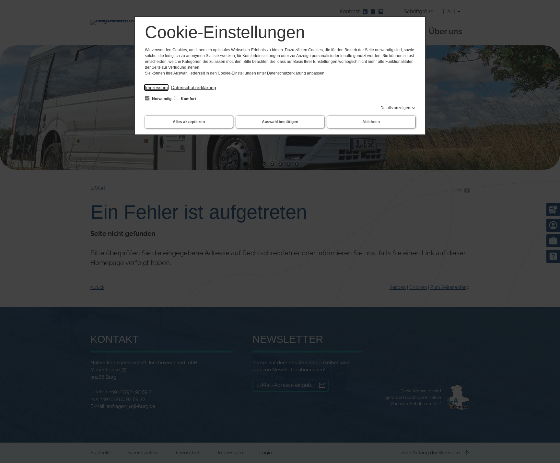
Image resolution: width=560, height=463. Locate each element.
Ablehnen (371, 122)
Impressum (156, 87)
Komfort (188, 99)
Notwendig (161, 99)
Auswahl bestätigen (280, 122)
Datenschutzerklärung (193, 87)
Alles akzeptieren (189, 122)
